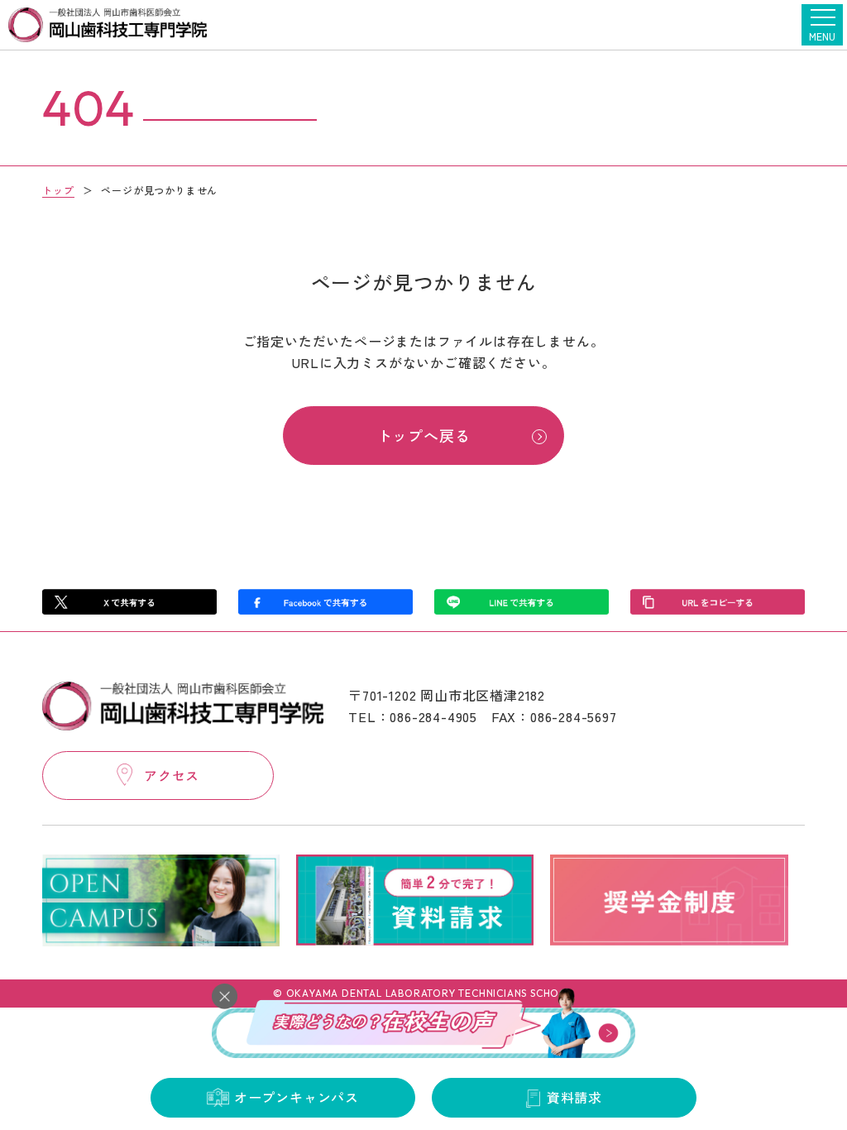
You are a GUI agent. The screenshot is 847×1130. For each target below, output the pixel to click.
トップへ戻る (424, 435)
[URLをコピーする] (717, 602)
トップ (58, 190)
